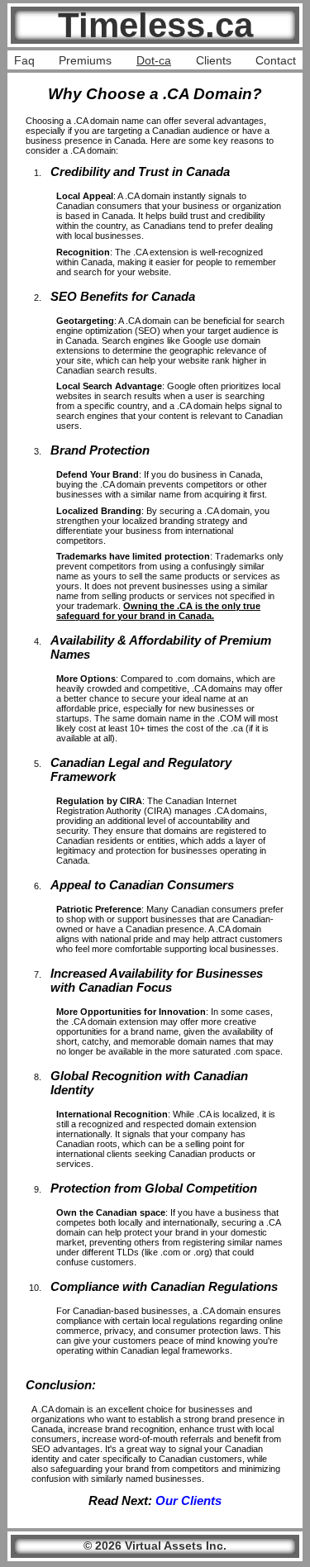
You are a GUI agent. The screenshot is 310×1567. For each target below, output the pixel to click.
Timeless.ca (155, 25)
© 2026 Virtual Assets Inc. (155, 1545)
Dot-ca (153, 60)
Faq (24, 60)
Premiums (85, 60)
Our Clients (188, 1500)
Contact (275, 60)
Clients (213, 60)
